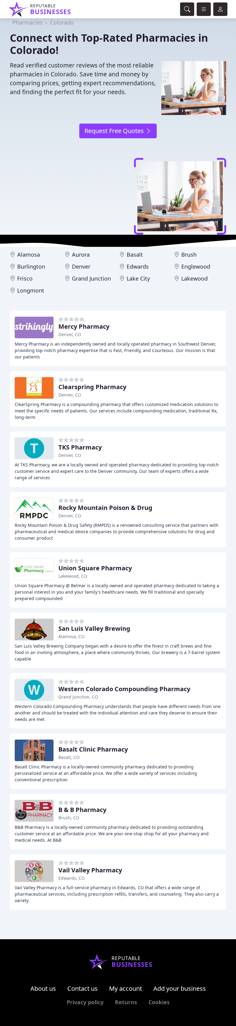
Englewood (195, 266)
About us (43, 988)
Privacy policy (85, 1002)
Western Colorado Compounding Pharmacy (124, 689)
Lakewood (194, 278)
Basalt (135, 254)
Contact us (82, 988)
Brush (189, 254)
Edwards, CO (71, 878)
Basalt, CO (69, 757)
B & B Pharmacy (82, 810)
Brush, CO (68, 818)
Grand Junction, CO (78, 697)
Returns (126, 1002)
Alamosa (28, 254)
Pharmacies (27, 22)
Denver (81, 266)
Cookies (159, 1002)
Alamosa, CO (71, 636)
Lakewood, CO (72, 576)
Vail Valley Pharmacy (90, 870)
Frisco (25, 278)
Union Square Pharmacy (95, 568)
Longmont (30, 290)
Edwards (138, 266)
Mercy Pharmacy (83, 326)
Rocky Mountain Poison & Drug (105, 507)
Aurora (81, 254)
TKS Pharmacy (80, 447)
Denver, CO (69, 334)
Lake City (138, 278)
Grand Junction (91, 278)
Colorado (62, 22)
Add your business (179, 988)
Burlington (31, 266)
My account (125, 988)
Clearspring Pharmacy (92, 387)
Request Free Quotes (115, 131)
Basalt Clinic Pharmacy (93, 749)
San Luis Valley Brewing (94, 628)
